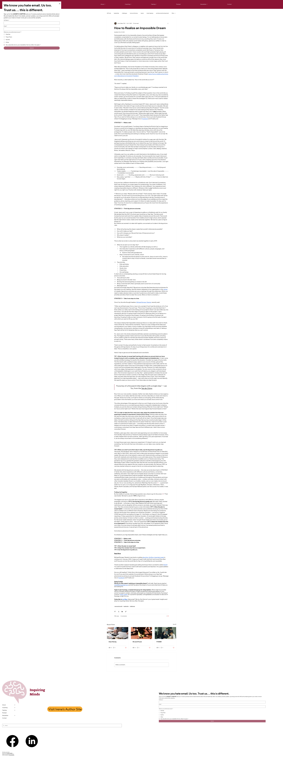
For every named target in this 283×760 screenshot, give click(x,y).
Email (5, 26)
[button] (59, 3)
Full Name (6, 20)
